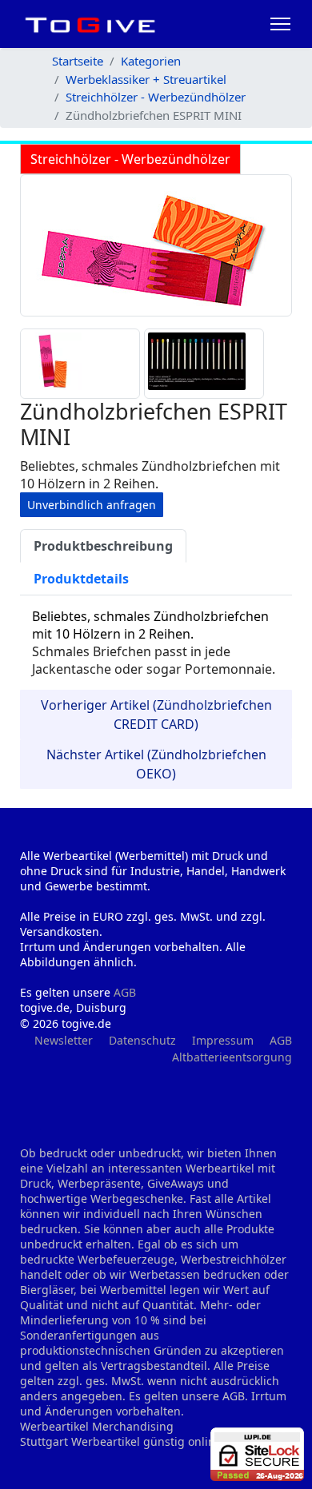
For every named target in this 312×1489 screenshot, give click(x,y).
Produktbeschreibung (103, 546)
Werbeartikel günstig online (146, 1441)
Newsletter (63, 1040)
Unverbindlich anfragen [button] (91, 504)
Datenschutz (142, 1040)
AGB (125, 992)
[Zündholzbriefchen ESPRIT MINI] (156, 245)
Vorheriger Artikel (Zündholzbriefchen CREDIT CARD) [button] (156, 714)
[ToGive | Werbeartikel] (90, 24)
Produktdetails (81, 578)
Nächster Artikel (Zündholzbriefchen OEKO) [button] (156, 764)
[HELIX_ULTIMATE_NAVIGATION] (280, 24)
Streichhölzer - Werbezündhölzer (130, 159)
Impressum (223, 1040)
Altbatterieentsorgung (232, 1057)
